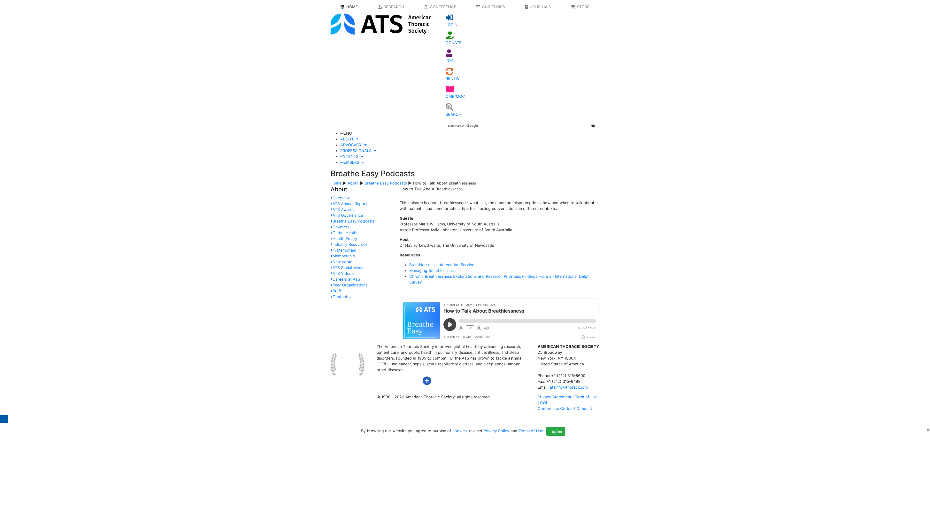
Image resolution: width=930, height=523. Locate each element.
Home (336, 183)
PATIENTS (350, 156)
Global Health (345, 232)
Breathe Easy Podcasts (386, 183)
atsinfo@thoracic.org (569, 387)
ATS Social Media (348, 267)
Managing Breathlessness (432, 270)
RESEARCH (394, 6)
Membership (344, 256)
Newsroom (342, 261)
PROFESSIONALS (357, 150)
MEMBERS (351, 162)
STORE (583, 6)
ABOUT (348, 139)
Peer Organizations (350, 285)
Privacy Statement (554, 396)
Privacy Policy (496, 431)
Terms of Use (531, 431)
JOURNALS (540, 6)
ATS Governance (348, 215)
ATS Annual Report (350, 203)
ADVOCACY (352, 144)
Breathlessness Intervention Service (441, 264)
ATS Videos (343, 273)
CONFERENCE (443, 6)
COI (543, 402)
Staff (337, 290)
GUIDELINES (493, 6)
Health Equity (345, 238)
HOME (352, 6)
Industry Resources (350, 244)
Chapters (341, 226)
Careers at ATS (346, 279)
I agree (556, 431)
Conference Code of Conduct (565, 408)
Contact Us (343, 296)
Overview (341, 197)
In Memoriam (344, 250)
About (353, 183)
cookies (459, 431)
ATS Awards (344, 209)
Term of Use (586, 396)
